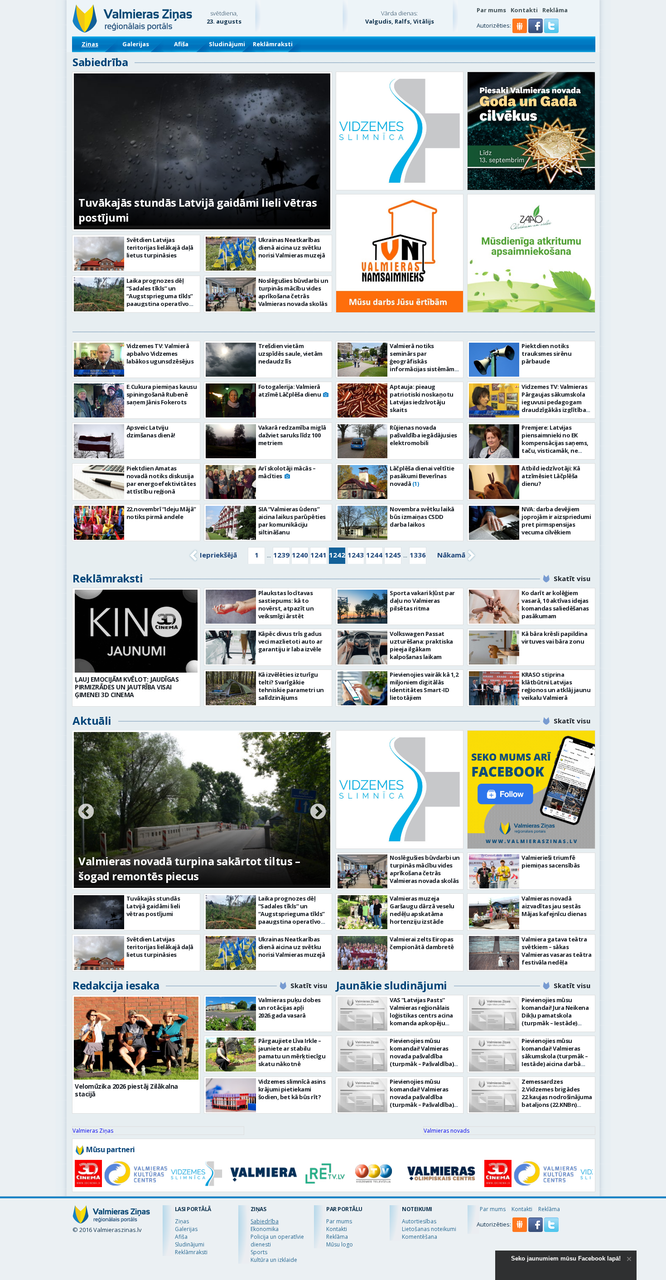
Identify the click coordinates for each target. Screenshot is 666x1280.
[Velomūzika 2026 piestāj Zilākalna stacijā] (136, 1038)
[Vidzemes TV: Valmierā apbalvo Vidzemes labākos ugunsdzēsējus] (98, 359)
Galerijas (135, 44)
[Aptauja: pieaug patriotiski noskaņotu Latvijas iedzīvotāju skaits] (362, 400)
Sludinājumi (227, 44)
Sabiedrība (100, 61)
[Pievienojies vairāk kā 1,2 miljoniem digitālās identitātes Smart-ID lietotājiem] (362, 688)
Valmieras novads (446, 1131)
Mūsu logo (339, 1244)
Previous (86, 812)
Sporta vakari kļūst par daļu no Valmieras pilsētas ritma (422, 600)
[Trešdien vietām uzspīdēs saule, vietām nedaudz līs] (230, 359)
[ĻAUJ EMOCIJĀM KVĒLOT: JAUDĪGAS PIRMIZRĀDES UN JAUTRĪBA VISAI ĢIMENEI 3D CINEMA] (136, 631)
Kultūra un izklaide (274, 1260)
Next (318, 812)
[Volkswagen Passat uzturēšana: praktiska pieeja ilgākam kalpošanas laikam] (362, 647)
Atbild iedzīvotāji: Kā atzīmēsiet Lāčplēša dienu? (550, 476)
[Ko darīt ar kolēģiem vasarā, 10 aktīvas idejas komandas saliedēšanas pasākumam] (494, 606)
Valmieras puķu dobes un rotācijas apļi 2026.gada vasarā (289, 1007)
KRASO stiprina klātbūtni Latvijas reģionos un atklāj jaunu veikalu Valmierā (555, 686)
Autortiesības (419, 1221)
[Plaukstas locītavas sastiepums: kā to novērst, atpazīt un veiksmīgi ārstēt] (230, 606)
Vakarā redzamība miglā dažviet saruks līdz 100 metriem (292, 435)
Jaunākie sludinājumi (391, 985)
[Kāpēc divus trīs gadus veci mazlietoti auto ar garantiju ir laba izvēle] (230, 647)
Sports (259, 1252)
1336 (418, 554)
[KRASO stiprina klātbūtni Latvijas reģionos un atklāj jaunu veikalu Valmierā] (494, 688)
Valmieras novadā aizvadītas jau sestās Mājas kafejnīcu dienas (553, 906)
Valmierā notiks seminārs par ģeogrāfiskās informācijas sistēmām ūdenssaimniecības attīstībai (422, 365)
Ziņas (90, 44)
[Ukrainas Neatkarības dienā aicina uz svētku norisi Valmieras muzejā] (230, 253)
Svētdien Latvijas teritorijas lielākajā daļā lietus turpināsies (159, 247)
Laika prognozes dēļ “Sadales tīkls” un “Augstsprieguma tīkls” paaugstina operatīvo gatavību (159, 295)
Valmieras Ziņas (92, 1131)
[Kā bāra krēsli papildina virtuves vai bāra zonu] (494, 647)
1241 (318, 554)
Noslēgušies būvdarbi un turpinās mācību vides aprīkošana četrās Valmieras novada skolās (293, 292)
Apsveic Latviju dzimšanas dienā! (150, 431)
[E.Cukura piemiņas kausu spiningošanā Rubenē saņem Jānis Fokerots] (98, 400)
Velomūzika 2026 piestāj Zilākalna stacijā (126, 1090)
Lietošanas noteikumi (429, 1229)
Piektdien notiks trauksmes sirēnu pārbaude (546, 353)
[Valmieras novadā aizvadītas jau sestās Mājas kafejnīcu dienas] (494, 912)
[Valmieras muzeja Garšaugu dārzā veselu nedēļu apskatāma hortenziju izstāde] (362, 912)
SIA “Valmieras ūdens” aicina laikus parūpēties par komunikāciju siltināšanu (292, 520)
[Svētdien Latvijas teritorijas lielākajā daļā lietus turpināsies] (98, 253)
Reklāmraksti (273, 44)
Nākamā (451, 554)
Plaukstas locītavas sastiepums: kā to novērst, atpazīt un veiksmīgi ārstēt (286, 604)
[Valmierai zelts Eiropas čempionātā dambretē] (362, 953)
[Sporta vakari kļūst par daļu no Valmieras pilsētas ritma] (362, 606)
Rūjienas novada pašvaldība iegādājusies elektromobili (423, 435)
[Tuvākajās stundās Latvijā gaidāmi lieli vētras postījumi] (98, 912)
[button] (536, 31)
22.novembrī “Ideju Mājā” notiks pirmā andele (161, 513)
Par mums (491, 10)
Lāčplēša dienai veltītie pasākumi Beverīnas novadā (422, 476)
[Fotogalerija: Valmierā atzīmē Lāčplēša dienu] (230, 400)
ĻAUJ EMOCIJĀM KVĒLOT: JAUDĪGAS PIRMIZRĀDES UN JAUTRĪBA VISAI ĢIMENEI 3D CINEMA (127, 687)
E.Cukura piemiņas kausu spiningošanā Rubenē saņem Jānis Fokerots (161, 394)
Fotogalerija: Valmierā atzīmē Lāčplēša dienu (289, 390)
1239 (281, 554)
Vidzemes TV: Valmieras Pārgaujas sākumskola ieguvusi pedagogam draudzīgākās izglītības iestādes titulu (555, 402)
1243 (355, 554)
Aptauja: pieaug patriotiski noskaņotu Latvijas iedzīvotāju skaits (422, 398)
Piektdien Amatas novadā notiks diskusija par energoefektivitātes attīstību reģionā (161, 479)
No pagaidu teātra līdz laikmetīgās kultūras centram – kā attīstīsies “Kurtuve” (192, 868)
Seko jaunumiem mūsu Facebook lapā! (566, 1258)
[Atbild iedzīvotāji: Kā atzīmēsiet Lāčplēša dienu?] (494, 482)
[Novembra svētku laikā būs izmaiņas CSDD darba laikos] (362, 522)
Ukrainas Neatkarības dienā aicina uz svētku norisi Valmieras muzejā (291, 247)
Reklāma (555, 10)
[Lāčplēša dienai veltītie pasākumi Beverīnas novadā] (362, 482)
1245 (393, 554)
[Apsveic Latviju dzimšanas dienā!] (98, 441)
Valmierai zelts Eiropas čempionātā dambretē (422, 943)
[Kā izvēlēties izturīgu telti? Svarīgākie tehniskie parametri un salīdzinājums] (230, 688)
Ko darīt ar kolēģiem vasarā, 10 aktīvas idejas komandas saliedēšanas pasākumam (555, 604)
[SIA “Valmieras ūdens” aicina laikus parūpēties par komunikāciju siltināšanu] (230, 522)
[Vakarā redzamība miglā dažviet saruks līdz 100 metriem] (230, 441)
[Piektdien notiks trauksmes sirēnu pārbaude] (494, 359)
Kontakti (524, 10)
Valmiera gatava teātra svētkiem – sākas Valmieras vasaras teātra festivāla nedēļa (556, 950)
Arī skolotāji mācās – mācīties (287, 472)
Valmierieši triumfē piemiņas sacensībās (550, 861)
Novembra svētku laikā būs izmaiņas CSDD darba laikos (422, 516)
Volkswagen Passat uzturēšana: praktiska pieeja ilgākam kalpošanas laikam (421, 645)
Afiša (181, 44)
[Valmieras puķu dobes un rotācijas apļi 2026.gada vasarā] (230, 1013)
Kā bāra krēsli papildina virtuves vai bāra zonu (554, 637)
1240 (300, 554)
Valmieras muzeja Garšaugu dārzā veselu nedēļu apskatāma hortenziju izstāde (422, 910)
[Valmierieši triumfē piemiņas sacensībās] (494, 871)
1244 (374, 554)
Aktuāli (91, 720)
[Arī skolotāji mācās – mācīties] (230, 482)
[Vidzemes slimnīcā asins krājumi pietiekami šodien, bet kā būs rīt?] (230, 1095)
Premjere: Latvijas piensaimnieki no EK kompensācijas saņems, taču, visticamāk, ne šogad (555, 442)
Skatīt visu (572, 578)
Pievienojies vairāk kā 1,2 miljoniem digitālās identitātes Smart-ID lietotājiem (424, 686)
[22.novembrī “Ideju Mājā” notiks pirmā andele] (98, 522)
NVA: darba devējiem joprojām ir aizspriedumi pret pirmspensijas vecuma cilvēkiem (556, 520)
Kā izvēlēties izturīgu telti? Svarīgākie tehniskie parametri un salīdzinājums (291, 686)
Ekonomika (265, 1229)
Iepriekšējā (218, 554)
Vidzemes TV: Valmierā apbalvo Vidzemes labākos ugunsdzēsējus (160, 353)
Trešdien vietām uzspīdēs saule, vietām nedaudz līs (290, 353)
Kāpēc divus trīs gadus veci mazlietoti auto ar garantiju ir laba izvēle (290, 641)
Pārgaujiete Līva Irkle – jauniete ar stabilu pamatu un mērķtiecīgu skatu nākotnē (292, 1052)
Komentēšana (419, 1237)
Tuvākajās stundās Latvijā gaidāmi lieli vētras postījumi (153, 906)
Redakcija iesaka (115, 985)
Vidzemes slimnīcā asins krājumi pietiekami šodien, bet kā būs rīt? (292, 1089)
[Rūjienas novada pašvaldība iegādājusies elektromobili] (362, 441)
